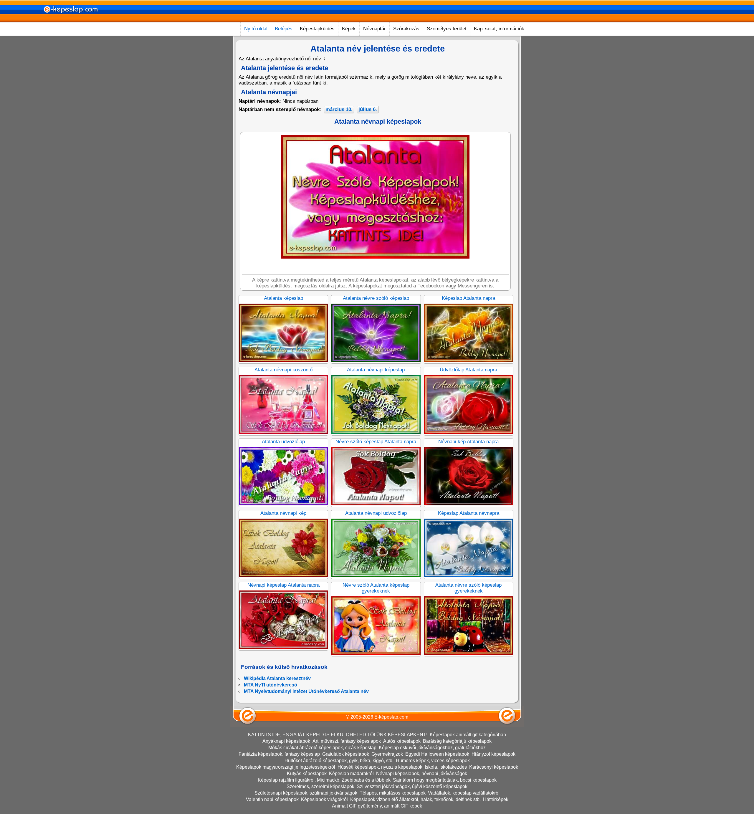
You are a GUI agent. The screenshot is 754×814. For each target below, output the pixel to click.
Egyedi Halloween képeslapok (437, 754)
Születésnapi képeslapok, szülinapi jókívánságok (305, 792)
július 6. (367, 109)
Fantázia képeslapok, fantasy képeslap (279, 754)
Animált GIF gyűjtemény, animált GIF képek (377, 805)
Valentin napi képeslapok (272, 799)
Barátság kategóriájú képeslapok (457, 741)
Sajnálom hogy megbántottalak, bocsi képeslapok (445, 779)
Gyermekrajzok (387, 754)
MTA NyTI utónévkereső (270, 684)
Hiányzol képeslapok (493, 754)
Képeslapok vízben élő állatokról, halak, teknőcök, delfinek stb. (415, 799)
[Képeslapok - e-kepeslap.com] (70, 20)
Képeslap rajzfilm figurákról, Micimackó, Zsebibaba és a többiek (324, 779)
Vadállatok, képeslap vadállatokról (464, 792)
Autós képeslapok (402, 741)
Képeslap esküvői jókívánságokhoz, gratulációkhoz (432, 747)
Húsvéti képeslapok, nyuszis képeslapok (380, 767)
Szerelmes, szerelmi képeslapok (320, 786)
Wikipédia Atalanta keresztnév (277, 678)
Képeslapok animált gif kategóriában (468, 734)
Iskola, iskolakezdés (446, 767)
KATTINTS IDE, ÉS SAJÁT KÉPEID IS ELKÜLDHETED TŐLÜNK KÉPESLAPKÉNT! (337, 734)
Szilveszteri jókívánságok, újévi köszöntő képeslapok (412, 786)
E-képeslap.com (391, 716)
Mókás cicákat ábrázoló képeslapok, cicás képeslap (322, 747)
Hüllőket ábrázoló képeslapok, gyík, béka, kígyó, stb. (339, 760)
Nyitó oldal (255, 29)
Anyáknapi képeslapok (286, 741)
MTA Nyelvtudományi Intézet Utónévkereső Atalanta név (306, 691)
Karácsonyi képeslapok (493, 767)
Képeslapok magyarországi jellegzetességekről (285, 767)
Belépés (283, 29)
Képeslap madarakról (351, 773)
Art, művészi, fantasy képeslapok (346, 741)
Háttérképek (495, 799)
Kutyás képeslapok (307, 773)
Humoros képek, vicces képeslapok (433, 760)
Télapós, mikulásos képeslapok (393, 792)
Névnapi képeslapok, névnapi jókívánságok (421, 773)
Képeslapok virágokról (324, 799)
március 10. (339, 109)
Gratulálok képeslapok (345, 754)
